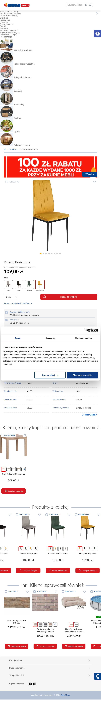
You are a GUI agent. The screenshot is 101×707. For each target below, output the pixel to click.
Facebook (30, 684)
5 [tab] (51, 253)
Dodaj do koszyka (68, 297)
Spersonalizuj (48, 375)
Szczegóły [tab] (50, 338)
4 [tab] (49, 253)
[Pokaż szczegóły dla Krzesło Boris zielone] (72, 526)
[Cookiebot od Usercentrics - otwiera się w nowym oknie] (86, 330)
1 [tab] (40, 253)
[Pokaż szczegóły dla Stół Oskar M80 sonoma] (13, 446)
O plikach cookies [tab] (83, 338)
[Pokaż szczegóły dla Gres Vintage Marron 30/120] (17, 602)
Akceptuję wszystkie (82, 375)
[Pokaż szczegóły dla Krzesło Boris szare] (43, 526)
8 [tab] (60, 253)
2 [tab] (43, 253)
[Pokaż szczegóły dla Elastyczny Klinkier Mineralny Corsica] (45, 602)
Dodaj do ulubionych (94, 182)
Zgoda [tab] (18, 338)
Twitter (34, 684)
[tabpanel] (50, 215)
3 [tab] (46, 253)
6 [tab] (54, 253)
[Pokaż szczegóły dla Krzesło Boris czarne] (13, 526)
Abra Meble (65, 695)
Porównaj (14, 182)
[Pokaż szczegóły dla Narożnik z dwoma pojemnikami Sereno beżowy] (74, 602)
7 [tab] (57, 253)
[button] (97, 33)
